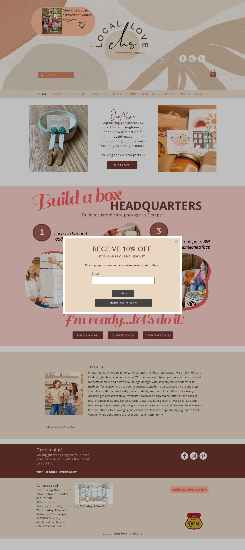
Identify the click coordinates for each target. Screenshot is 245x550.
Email (95, 273)
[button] (123, 303)
